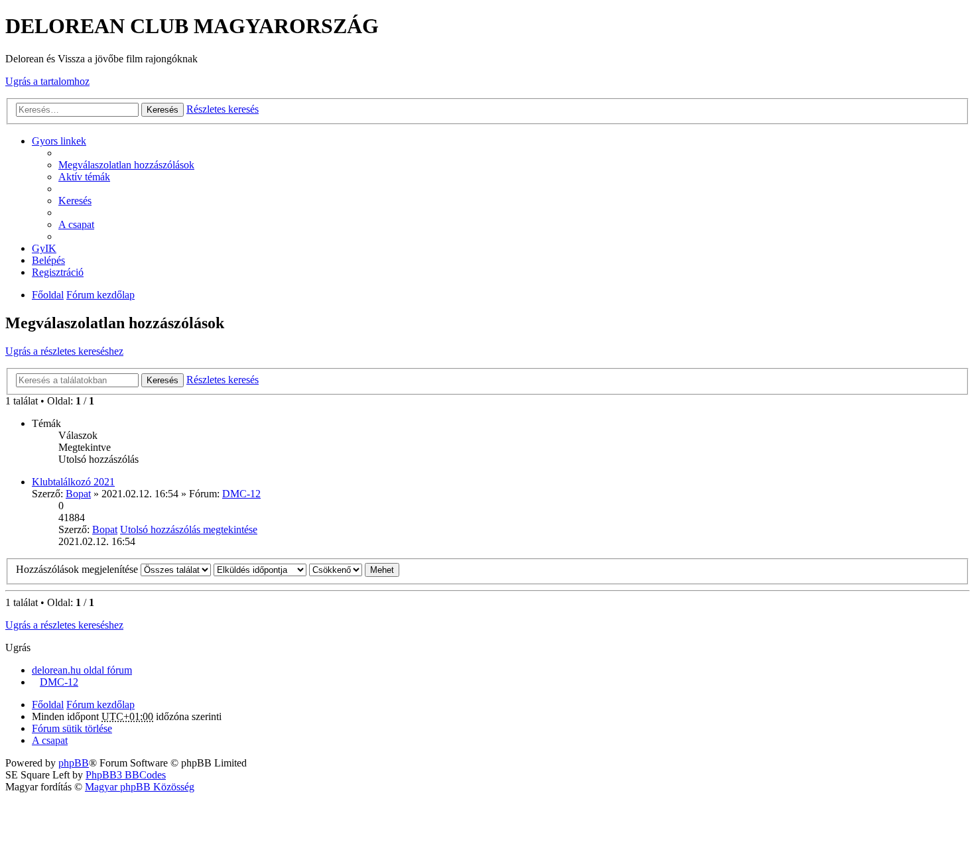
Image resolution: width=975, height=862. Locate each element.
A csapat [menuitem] (76, 224)
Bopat (78, 493)
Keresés (162, 110)
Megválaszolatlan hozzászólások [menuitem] (126, 164)
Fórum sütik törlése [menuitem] (72, 728)
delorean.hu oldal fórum (82, 670)
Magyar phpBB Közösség (139, 786)
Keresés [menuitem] (75, 200)
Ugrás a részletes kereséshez (64, 351)
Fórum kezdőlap (100, 294)
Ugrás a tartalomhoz (47, 81)
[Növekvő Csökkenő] (335, 569)
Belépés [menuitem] (48, 260)
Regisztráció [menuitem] (58, 272)
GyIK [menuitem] (44, 248)
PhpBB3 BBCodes (126, 774)
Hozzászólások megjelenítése (78, 569)
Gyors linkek (59, 141)
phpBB (73, 763)
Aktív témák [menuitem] (84, 176)
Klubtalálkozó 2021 (73, 481)
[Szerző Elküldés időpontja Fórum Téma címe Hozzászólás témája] (260, 569)
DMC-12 (241, 493)
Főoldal (48, 294)
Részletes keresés (222, 109)
